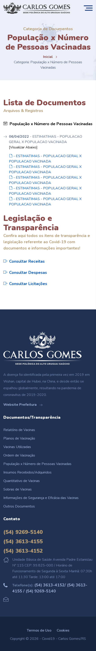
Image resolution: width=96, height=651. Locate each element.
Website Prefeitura (20, 404)
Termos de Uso (39, 630)
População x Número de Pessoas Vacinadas (37, 463)
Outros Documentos (19, 506)
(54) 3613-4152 (23, 550)
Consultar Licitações (28, 283)
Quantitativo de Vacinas (21, 480)
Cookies (63, 630)
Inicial (48, 56)
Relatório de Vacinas (19, 429)
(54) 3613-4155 (23, 541)
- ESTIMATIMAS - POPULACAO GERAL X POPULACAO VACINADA (45, 159)
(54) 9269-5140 (23, 532)
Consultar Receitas (27, 261)
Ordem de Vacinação (19, 455)
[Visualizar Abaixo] (23, 147)
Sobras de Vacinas (17, 489)
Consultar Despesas (28, 272)
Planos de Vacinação (19, 438)
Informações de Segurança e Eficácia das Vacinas (41, 497)
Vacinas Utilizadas (17, 446)
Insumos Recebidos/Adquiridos (27, 472)
